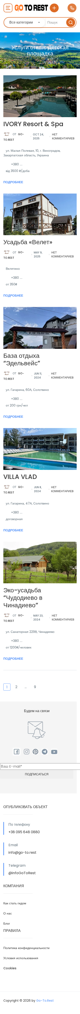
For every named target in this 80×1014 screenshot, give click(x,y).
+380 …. (16, 164)
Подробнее (13, 182)
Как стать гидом (14, 903)
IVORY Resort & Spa (33, 124)
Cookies (9, 968)
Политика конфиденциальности (26, 948)
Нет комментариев (63, 136)
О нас (7, 913)
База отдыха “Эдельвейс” (21, 359)
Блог (6, 923)
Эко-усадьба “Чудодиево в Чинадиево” (22, 598)
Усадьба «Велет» (27, 242)
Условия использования (20, 958)
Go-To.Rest (13, 137)
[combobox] (25, 22)
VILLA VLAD (20, 477)
